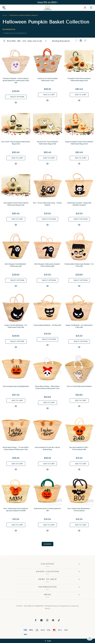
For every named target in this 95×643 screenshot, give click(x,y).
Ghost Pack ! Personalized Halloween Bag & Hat (47, 143)
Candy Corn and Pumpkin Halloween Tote (47, 79)
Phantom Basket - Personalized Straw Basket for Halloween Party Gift (16, 80)
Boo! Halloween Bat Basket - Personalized (79, 509)
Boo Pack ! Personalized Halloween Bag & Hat (16, 143)
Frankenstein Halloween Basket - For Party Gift (79, 265)
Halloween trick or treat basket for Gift (47, 509)
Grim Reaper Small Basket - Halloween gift (16, 265)
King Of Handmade (47, 8)
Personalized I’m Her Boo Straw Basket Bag (47, 448)
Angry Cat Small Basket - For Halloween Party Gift (15, 326)
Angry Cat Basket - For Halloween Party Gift (79, 326)
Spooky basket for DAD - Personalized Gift (79, 448)
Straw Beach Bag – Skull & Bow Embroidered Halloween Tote (47, 387)
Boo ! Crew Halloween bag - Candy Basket (47, 204)
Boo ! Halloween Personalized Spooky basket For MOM (16, 509)
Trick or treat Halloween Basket (79, 386)
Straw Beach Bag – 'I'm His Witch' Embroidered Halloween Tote (16, 448)
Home (4, 15)
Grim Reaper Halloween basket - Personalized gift (47, 265)
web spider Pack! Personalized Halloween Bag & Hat (15, 204)
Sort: (24, 41)
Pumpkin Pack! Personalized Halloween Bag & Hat (79, 79)
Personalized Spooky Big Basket (16, 386)
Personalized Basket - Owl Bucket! (47, 325)
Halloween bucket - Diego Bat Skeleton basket (79, 204)
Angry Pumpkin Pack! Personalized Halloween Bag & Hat (79, 143)
